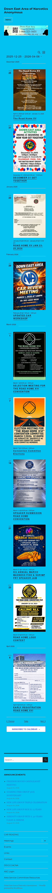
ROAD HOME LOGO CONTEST (24, 639)
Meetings (9, 841)
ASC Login (9, 871)
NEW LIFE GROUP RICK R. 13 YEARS (24, 809)
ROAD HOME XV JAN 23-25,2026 (28, 247)
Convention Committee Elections (27, 452)
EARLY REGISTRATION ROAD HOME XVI (27, 709)
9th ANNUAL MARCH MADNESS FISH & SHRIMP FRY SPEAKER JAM (29, 575)
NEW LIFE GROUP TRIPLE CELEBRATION (27, 802)
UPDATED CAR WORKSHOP (22, 317)
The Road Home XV (25, 118)
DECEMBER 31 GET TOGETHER (25, 179)
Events (7, 847)
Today (26, 721)
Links (6, 853)
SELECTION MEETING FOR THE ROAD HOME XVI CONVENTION (29, 388)
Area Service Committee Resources (22, 877)
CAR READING (11, 834)
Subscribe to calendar (24, 729)
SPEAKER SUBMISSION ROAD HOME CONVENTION (27, 516)
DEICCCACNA (11, 865)
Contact (8, 859)
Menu (8, 20)
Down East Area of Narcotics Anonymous (20, 885)
